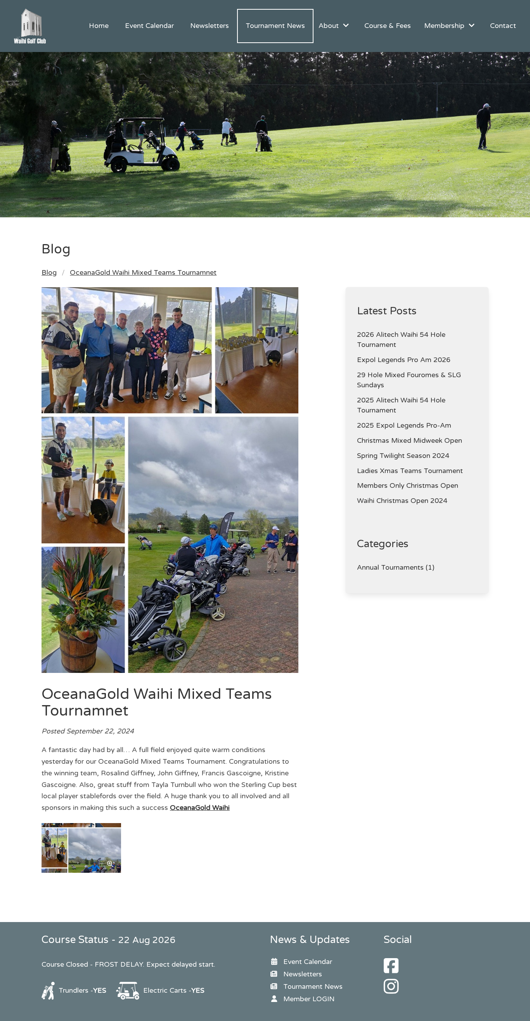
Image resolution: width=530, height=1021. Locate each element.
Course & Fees (387, 26)
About (329, 26)
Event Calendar (149, 26)
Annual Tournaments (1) (395, 567)
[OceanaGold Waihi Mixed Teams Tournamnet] (81, 871)
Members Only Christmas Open (407, 486)
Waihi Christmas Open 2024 (402, 501)
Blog (49, 273)
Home (99, 26)
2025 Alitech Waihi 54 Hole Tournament (401, 405)
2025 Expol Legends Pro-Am (404, 425)
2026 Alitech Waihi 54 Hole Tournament (401, 340)
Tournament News (275, 26)
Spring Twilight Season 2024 (403, 456)
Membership (444, 26)
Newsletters (209, 26)
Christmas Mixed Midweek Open (409, 441)
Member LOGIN (308, 999)
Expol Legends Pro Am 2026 (403, 360)
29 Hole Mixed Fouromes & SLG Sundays (409, 380)
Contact (503, 26)
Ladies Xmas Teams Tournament (410, 471)
